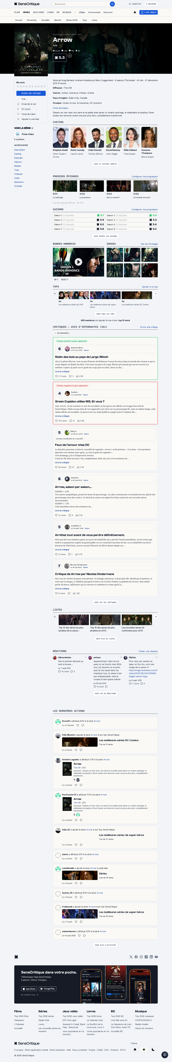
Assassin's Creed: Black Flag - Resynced (74, 1026)
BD (113, 1011)
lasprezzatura (77, 348)
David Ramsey (113, 150)
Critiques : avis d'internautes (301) (80, 326)
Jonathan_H (76, 526)
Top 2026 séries (46, 1016)
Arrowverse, (83, 103)
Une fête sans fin (119, 1020)
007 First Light (69, 1020)
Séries (66, 34)
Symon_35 (67, 893)
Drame (91, 93)
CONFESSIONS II (143, 1020)
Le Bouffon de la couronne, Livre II (95, 1026)
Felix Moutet (68, 735)
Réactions (59, 651)
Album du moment (144, 1028)
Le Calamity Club (95, 1020)
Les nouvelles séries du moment (49, 1030)
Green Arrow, (70, 103)
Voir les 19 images (149, 244)
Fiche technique (60, 108)
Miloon (74, 431)
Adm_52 (66, 829)
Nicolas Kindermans (78, 565)
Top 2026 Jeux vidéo (73, 1016)
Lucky (41, 1024)
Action (73, 34)
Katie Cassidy (77, 150)
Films (18, 1011)
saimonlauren (69, 931)
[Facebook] (136, 958)
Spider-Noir (43, 1020)
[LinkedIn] (151, 958)
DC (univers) (96, 103)
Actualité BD (117, 1031)
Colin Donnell (94, 150)
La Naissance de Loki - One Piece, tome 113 (122, 1026)
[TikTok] (146, 958)
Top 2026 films (21, 1016)
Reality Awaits (141, 1024)
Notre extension (57, 1050)
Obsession (19, 1020)
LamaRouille (68, 868)
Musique (141, 1011)
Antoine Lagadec (70, 759)
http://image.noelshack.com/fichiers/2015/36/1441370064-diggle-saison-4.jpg (143, 673)
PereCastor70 (69, 794)
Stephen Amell (60, 150)
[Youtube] (156, 958)
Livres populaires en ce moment (98, 1033)
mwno (65, 854)
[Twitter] (131, 958)
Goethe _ (75, 392)
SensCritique (57, 34)
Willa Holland (130, 150)
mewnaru (75, 478)
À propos (18, 1050)
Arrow (80, 34)
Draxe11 (66, 721)
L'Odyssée (19, 1024)
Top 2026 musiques (144, 1016)
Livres (91, 1011)
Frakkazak (67, 906)
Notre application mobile (36, 1050)
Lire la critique (62, 371)
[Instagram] (141, 958)
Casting (58, 121)
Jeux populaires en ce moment (73, 1033)
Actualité (18, 1028)
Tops (56, 286)
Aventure (73, 93)
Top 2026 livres (94, 1016)
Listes (57, 609)
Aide (69, 1050)
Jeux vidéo (70, 1011)
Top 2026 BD (117, 1016)
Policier (82, 93)
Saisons (58, 209)
